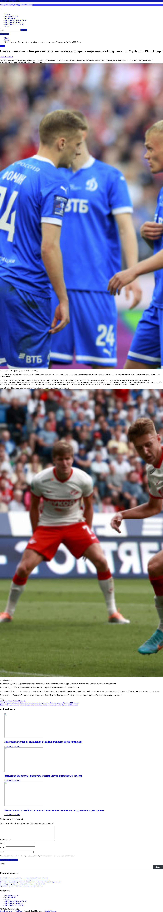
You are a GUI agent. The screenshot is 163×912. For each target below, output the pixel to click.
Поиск (2, 864)
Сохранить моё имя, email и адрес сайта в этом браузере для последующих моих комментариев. (39, 856)
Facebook (3, 701)
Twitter (10, 701)
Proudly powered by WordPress (11, 911)
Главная (7, 14)
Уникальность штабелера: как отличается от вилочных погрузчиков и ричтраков (54, 810)
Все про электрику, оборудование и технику (16, 5)
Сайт (2, 852)
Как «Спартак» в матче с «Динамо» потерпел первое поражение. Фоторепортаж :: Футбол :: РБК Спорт (39, 703)
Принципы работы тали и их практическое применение (21, 886)
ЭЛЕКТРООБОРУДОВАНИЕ (15, 20)
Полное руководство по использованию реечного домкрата (22, 884)
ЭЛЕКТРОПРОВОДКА (13, 22)
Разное (7, 26)
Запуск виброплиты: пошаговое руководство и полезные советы (43, 775)
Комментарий (6, 839)
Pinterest (16, 701)
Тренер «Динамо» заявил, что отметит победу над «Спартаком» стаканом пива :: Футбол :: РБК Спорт (39, 705)
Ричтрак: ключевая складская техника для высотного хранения (43, 741)
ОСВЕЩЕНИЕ (10, 18)
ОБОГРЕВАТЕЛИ (11, 16)
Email (2, 847)
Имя (2, 843)
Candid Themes (50, 911)
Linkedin (22, 701)
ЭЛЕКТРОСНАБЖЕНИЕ (14, 24)
